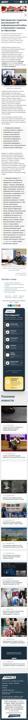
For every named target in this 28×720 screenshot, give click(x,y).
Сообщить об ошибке (17, 681)
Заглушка (16, 683)
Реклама (4, 688)
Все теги (7, 681)
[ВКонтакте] (8, 305)
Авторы (11, 683)
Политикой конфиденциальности (13, 712)
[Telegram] (15, 305)
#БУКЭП (15, 296)
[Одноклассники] (17, 305)
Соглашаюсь (14, 715)
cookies (16, 696)
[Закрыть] (25, 15)
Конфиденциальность (8, 690)
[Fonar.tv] (4, 2)
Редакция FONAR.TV (21, 273)
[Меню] (26, 2)
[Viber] (19, 305)
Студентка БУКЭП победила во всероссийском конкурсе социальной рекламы (14, 284)
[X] (11, 305)
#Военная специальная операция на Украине (14, 296)
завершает (9, 241)
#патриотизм (8, 296)
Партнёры (5, 685)
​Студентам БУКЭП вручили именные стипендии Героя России (14, 288)
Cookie (20, 701)
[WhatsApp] (13, 305)
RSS (3, 681)
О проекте (5, 683)
